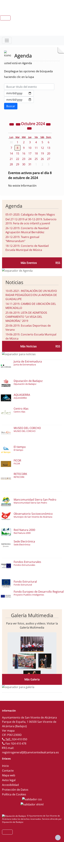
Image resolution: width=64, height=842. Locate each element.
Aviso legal (9, 780)
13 (48, 148)
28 (11, 164)
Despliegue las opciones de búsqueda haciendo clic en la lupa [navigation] (28, 74)
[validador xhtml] (32, 804)
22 (17, 159)
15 (17, 153)
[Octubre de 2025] (48, 124)
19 (42, 153)
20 (48, 153)
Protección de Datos (15, 789)
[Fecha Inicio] (19, 93)
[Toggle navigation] (7, 40)
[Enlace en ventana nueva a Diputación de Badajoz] (14, 815)
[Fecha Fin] (19, 99)
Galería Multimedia (32, 615)
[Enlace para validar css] (32, 799)
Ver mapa (8, 730)
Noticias (14, 282)
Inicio (5, 766)
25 (36, 159)
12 (42, 148)
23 (23, 159)
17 (29, 153)
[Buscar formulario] (10, 106)
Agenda (13, 206)
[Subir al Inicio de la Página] (58, 837)
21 (11, 159)
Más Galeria (32, 679)
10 (29, 148)
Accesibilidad (10, 785)
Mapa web (8, 775)
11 (36, 148)
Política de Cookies (14, 794)
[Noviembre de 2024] (29, 128)
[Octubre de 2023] (12, 124)
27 (48, 159)
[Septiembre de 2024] (18, 124)
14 (11, 153)
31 (29, 164)
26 (42, 159)
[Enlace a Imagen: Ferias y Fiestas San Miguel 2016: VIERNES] (32, 644)
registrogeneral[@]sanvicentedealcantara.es (30, 752)
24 (29, 159)
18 (36, 153)
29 (17, 164)
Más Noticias (28, 346)
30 (23, 164)
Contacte (8, 770)
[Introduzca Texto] (29, 87)
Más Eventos (29, 263)
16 (23, 153)
